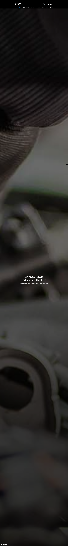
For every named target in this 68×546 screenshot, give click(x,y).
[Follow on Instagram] (52, 1)
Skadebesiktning (46, 7)
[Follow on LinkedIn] (51, 1)
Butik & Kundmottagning (26, 7)
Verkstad (19, 7)
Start (16, 7)
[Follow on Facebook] (49, 1)
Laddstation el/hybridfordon (35, 7)
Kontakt (51, 7)
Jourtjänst (42, 7)
